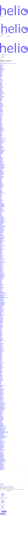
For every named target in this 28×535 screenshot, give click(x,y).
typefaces (1, 121)
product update (1, 391)
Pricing (2, 34)
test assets (1, 420)
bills (0, 384)
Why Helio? (2, 500)
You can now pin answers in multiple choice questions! (6, 485)
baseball (1, 368)
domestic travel (1, 355)
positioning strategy (2, 237)
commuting (1, 334)
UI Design (1, 148)
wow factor (1, 198)
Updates (2, 501)
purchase (1, 71)
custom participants (2, 299)
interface (1, 195)
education (1, 107)
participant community (2, 302)
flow (0, 236)
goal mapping (1, 128)
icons (0, 156)
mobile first (1, 124)
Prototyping (1, 138)
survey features (1, 269)
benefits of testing (2, 435)
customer (1, 85)
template (1, 182)
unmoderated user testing (3, 150)
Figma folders (1, 417)
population (1, 98)
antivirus (1, 339)
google (1, 422)
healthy (1, 329)
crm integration (1, 308)
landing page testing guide (3, 437)
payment (1, 282)
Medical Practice (2, 296)
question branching (2, 273)
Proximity (1, 139)
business (1, 187)
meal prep (1, 331)
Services (2, 496)
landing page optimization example (4, 431)
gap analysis (1, 467)
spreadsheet (1, 183)
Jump (0, 316)
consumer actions (2, 462)
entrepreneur (1, 111)
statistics (1, 268)
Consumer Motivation (2, 226)
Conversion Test (2, 223)
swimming (1, 364)
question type (10, 63)
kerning (1, 117)
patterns (1, 89)
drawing (1, 178)
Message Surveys (2, 220)
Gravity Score (1, 318)
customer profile (2, 87)
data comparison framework (3, 403)
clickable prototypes (2, 93)
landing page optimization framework (4, 432)
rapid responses (2, 402)
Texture (1, 144)
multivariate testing (2, 449)
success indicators (2, 287)
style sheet (1, 163)
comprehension (2, 245)
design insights (14, 63)
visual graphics (1, 319)
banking (1, 313)
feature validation (2, 458)
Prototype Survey (2, 230)
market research (2, 401)
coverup (1, 360)
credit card (1, 322)
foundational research (2, 460)
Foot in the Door (2, 166)
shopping (1, 214)
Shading (1, 145)
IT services (1, 291)
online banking (1, 321)
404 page (1, 196)
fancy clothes (1, 345)
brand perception (2, 204)
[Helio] (14, 52)
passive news (1, 356)
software (1, 108)
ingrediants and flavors (2, 246)
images (1, 414)
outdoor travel (1, 363)
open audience (1, 309)
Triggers (1, 169)
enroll (0, 116)
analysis (1, 94)
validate (1, 241)
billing (0, 281)
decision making (2, 232)
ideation (1, 179)
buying (1, 256)
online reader (1, 372)
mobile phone (1, 380)
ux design (1, 83)
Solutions (2, 493)
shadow (1, 190)
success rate (1, 465)
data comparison (2, 398)
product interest (2, 242)
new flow (1, 272)
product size (1, 260)
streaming (1, 320)
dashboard (1, 239)
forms (0, 122)
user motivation (2, 450)
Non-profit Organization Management (4, 297)
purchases (1, 348)
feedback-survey (2, 452)
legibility (1, 135)
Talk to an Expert (3, 33)
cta (0, 112)
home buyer (1, 327)
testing (0, 119)
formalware (1, 344)
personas (1, 288)
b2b (0, 451)
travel (0, 350)
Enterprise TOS (3, 507)
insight (1, 211)
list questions (1, 64)
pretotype (1, 448)
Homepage (1, 192)
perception (1, 69)
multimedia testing (2, 266)
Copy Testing (1, 221)
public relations (2, 306)
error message (1, 79)
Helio (0, 74)
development (1, 127)
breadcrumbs (1, 158)
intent (0, 254)
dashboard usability (2, 466)
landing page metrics (2, 429)
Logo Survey (1, 216)
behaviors (1, 88)
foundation (1, 123)
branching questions (2, 275)
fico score (1, 388)
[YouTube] (6, 512)
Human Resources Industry (3, 295)
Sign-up (1, 224)
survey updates (1, 274)
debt (0, 383)
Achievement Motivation (3, 167)
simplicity (1, 132)
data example (1, 426)
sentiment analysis (2, 185)
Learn (2, 495)
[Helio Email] (2, 512)
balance (1, 82)
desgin (0, 202)
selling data (1, 424)
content (1, 136)
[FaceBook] (3, 512)
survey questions (2, 65)
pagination (1, 157)
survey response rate (2, 409)
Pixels (0, 137)
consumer (1, 188)
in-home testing (2, 264)
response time (1, 184)
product (8, 63)
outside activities (2, 366)
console (1, 376)
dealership (1, 336)
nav (0, 212)
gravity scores (1, 317)
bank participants (2, 389)
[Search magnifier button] (27, 17)
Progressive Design (2, 314)
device (0, 155)
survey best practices (2, 405)
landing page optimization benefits (4, 436)
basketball (1, 369)
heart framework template (3, 428)
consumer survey (2, 464)
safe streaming (1, 338)
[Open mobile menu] (0, 53)
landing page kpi (2, 430)
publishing (1, 109)
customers (1, 67)
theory (0, 154)
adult (0, 361)
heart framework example (3, 425)
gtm (0, 439)
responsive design (2, 106)
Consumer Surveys (2, 227)
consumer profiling (2, 206)
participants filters (2, 394)
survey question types (2, 404)
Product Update (2, 483)
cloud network (1, 312)
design (0, 76)
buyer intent (1, 440)
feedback (1, 120)
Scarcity (1, 170)
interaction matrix (2, 176)
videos (0, 285)
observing (1, 159)
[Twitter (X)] (4, 512)
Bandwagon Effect (2, 165)
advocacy (1, 175)
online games (1, 325)
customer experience (2, 68)
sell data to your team (2, 434)
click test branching (2, 408)
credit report (1, 386)
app (0, 189)
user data (1, 395)
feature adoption (2, 444)
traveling (1, 353)
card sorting (1, 113)
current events (1, 358)
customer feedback (2, 445)
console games (1, 377)
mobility (1, 125)
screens (1, 181)
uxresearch (1, 443)
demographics (1, 75)
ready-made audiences (2, 406)
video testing (1, 290)
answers (1, 277)
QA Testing (1, 140)
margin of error (1, 411)
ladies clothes (1, 349)
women (1, 347)
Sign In (2, 35)
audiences (1, 66)
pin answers (1, 270)
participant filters (2, 397)
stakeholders (1, 423)
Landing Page (1, 222)
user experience (2, 151)
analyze (1, 253)
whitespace (1, 249)
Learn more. (22, 489)
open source (1, 160)
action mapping (2, 453)
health (0, 328)
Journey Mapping (2, 228)
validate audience (2, 205)
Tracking (1, 149)
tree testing (1, 454)
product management (2, 442)
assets (0, 413)
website (1, 194)
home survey (1, 265)
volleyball (1, 370)
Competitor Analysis (2, 218)
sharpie (1, 199)
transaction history (2, 284)
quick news (1, 375)
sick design (1, 279)
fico (0, 387)
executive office (2, 294)
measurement (1, 252)
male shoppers (1, 340)
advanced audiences (2, 304)
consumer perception (2, 258)
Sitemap (6, 497)
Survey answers (2, 278)
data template (1, 427)
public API (1, 399)
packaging (1, 263)
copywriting (1, 392)
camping (1, 365)
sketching (1, 143)
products (1, 243)
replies (0, 410)
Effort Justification (2, 164)
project (1, 280)
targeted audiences (2, 407)
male (0, 341)
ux (0, 78)
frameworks (1, 129)
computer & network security (3, 293)
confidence (1, 359)
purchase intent (1, 255)
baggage (1, 354)
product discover (2, 446)
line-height (1, 133)
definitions (1, 84)
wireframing (1, 152)
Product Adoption (2, 168)
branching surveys (2, 276)
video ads (1, 393)
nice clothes (1, 346)
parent (0, 382)
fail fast (1, 118)
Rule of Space (1, 142)
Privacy (2, 506)
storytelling (1, 315)
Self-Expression (2, 173)
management (1, 86)
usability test (1, 177)
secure (0, 378)
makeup (1, 307)
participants (1, 298)
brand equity (1, 200)
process (1, 95)
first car (1, 333)
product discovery (2, 412)
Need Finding (1, 225)
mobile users (1, 390)
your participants (2, 300)
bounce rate (1, 441)
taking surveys (1, 271)
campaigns (1, 209)
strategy (1, 99)
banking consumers (2, 468)
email (0, 233)
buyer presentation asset (2, 262)
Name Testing (1, 217)
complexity (1, 131)
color (0, 114)
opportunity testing (2, 459)
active (0, 330)
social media (1, 70)
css (0, 101)
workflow (1, 289)
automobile (1, 335)
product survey (1, 231)
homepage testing (2, 456)
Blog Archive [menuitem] (1, 469)
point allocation (5, 63)
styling (1, 102)
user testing (1, 97)
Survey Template (2, 219)
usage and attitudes (2, 463)
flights (0, 352)
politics (1, 357)
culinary (1, 247)
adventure (1, 367)
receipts (1, 283)
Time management (2, 147)
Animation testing (2, 455)
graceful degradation (2, 130)
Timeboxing (1, 146)
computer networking (2, 292)
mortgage (1, 326)
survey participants (2, 303)
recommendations (2, 186)
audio (0, 415)
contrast (1, 100)
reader (0, 373)
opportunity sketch (2, 161)
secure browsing (2, 379)
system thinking (2, 91)
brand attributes (2, 203)
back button (1, 80)
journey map (1, 461)
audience (1, 180)
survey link (1, 310)
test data (1, 421)
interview (1, 174)
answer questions (2, 259)
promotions (1, 213)
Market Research (3, 494)
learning (1, 72)
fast (0, 342)
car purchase (1, 332)
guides (0, 73)
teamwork (1, 104)
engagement (1, 240)
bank (0, 323)
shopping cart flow (2, 235)
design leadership (2, 92)
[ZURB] (14, 23)
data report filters (2, 396)
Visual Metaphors (2, 171)
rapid (0, 251)
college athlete (1, 371)
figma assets (1, 416)
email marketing (2, 234)
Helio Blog (2, 502)
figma (0, 193)
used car (1, 337)
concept (1, 162)
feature (1, 207)
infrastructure (1, 311)
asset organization (2, 418)
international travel (2, 351)
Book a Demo (3, 57)
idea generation (2, 238)
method (1, 90)
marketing (1, 208)
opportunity (1, 110)
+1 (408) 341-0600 (3, 510)
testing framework (2, 433)
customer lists (1, 301)
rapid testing (1, 250)
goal (0, 197)
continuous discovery (2, 447)
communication (2, 105)
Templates (1, 215)
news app (1, 374)
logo (0, 201)
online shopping (2, 257)
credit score (1, 385)
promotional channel (2, 261)
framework (1, 103)
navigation (1, 81)
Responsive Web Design (3, 141)
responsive (1, 126)
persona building (2, 244)
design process (2, 63)
